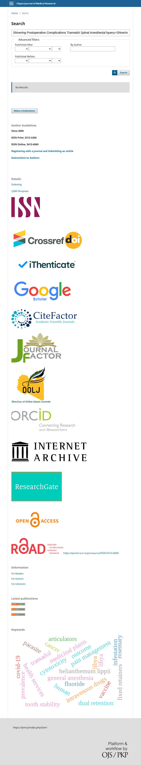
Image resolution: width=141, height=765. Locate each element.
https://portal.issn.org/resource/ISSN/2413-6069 (91, 553)
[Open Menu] (11, 3)
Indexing (16, 184)
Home (14, 13)
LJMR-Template (20, 191)
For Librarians (18, 583)
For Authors (17, 578)
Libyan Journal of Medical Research (36, 3)
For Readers (17, 573)
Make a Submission (24, 110)
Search (123, 72)
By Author (76, 44)
